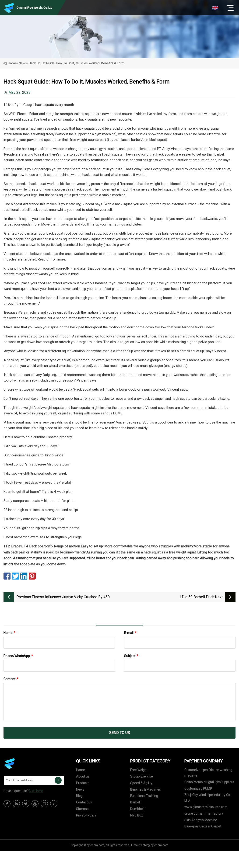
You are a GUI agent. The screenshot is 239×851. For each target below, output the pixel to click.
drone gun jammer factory (203, 813)
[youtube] (35, 803)
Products (82, 783)
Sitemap (82, 809)
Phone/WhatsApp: (18, 656)
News (80, 789)
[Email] (58, 780)
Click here (36, 791)
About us (82, 776)
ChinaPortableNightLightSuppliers (209, 782)
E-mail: (130, 633)
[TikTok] (53, 803)
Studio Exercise (141, 776)
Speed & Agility (141, 783)
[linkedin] (16, 803)
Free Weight (139, 770)
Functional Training (144, 796)
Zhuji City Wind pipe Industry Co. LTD (207, 797)
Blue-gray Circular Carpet (202, 826)
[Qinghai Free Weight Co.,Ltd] (27, 763)
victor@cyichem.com (154, 845)
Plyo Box (136, 815)
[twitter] (25, 803)
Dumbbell (137, 809)
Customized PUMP (198, 788)
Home (12, 63)
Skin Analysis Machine (200, 820)
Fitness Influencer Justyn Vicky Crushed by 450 (71, 597)
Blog (79, 796)
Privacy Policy (86, 815)
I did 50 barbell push (197, 597)
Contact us (84, 802)
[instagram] (44, 803)
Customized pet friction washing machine (208, 772)
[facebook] (7, 803)
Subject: (131, 656)
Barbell (135, 802)
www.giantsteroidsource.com (206, 807)
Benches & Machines (145, 789)
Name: (9, 633)
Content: (11, 679)
